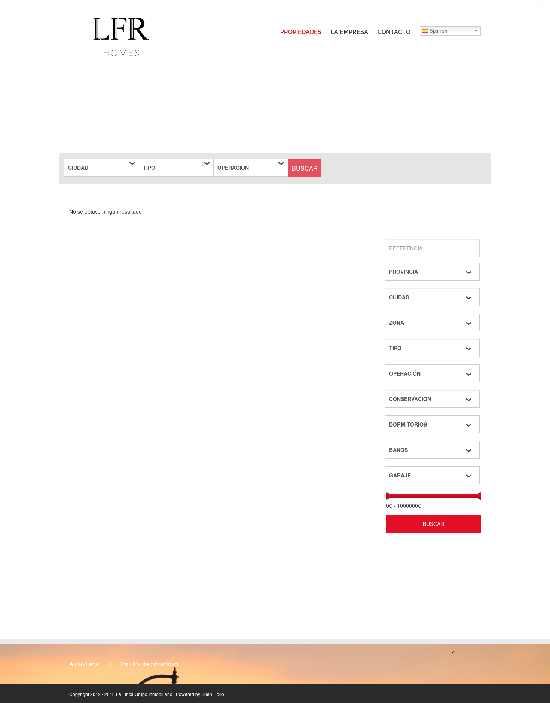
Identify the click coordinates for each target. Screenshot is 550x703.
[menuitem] (305, 32)
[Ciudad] (101, 168)
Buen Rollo (212, 694)
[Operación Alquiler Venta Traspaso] (250, 168)
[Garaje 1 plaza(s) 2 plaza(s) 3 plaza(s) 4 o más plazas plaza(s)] (433, 475)
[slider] (386, 496)
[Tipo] (176, 168)
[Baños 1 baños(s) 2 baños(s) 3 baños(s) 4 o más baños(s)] (433, 450)
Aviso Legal (85, 664)
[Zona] (433, 322)
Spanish (437, 31)
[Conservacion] (433, 399)
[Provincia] (433, 272)
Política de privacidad (149, 664)
